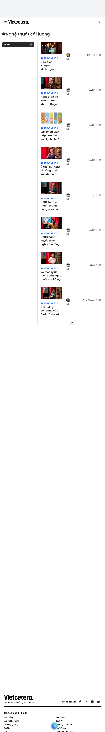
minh (91, 90)
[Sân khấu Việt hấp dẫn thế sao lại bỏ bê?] (51, 118)
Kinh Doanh (60, 717)
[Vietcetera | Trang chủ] (18, 22)
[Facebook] (79, 701)
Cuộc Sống (8, 717)
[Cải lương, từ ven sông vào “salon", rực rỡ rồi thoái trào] (51, 293)
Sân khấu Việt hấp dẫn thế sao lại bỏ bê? (50, 135)
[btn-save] (67, 59)
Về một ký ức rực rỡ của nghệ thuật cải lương (51, 275)
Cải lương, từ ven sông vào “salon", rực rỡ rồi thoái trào (50, 310)
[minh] (68, 90)
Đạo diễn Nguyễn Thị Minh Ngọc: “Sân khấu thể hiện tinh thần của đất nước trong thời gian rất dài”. (50, 65)
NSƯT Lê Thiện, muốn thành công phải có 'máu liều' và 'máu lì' (50, 205)
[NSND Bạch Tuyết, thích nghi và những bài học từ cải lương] (51, 223)
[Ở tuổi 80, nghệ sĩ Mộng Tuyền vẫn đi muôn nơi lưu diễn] (51, 153)
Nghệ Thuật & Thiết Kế (49, 58)
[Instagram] (92, 701)
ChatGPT (59, 720)
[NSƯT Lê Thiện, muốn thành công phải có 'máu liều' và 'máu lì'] (51, 188)
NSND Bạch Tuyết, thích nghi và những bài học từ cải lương (50, 240)
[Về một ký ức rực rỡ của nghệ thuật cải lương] (51, 258)
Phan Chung (88, 300)
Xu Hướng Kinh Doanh (64, 724)
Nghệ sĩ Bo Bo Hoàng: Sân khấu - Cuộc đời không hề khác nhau (51, 100)
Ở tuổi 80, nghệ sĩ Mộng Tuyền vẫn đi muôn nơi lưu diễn (51, 170)
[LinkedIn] (86, 701)
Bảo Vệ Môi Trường (11, 720)
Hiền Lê (90, 55)
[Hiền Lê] (68, 55)
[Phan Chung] (68, 300)
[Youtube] (98, 701)
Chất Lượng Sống (11, 724)
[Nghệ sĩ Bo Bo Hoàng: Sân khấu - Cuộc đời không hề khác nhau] (51, 83)
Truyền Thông (61, 728)
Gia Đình (7, 728)
